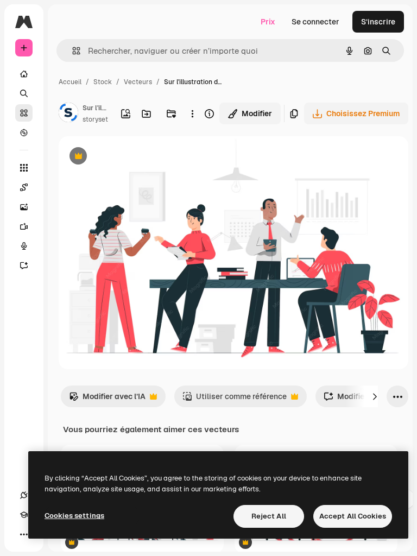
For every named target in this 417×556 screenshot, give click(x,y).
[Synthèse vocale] (24, 246)
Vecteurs (138, 82)
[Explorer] (24, 132)
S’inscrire (378, 22)
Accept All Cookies (352, 516)
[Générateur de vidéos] (24, 226)
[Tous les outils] (24, 167)
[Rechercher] (24, 93)
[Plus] (24, 534)
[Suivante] (374, 396)
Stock (102, 82)
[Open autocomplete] (72, 51)
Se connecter (315, 22)
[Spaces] (24, 187)
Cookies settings (74, 515)
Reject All (268, 516)
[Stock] (24, 113)
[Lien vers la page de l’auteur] (68, 114)
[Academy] (24, 514)
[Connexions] (24, 495)
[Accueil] (24, 74)
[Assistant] (24, 265)
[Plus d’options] (192, 113)
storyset (95, 119)
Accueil (70, 82)
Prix (268, 22)
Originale (130, 157)
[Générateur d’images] (24, 207)
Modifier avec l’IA (107, 399)
